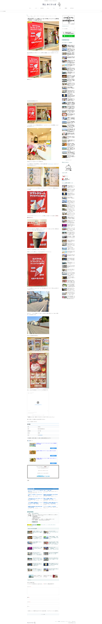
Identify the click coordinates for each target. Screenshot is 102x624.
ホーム (56, 621)
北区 (33, 524)
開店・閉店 (39, 524)
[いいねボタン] (28, 480)
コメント (29, 586)
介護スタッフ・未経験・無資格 (47, 490)
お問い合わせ (73, 621)
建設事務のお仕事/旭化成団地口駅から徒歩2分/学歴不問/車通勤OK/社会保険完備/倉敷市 (51, 495)
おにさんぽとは (63, 621)
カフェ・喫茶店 (29, 524)
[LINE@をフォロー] (37, 521)
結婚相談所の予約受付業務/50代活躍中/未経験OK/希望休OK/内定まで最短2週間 (35, 506)
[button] (101, 11)
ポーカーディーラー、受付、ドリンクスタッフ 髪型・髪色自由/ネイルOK (35, 491)
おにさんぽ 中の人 (35, 513)
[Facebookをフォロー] (34, 521)
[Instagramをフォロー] (67, 40)
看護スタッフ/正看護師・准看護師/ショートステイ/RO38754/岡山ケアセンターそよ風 (50, 499)
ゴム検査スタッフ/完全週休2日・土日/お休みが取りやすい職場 (35, 495)
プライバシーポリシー (68, 621)
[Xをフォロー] (33, 521)
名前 (28, 597)
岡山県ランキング (64, 180)
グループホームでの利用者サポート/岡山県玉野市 (50, 506)
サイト (28, 606)
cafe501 (43, 524)
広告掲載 (59, 621)
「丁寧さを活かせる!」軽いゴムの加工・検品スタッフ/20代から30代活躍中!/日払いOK (35, 499)
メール (28, 601)
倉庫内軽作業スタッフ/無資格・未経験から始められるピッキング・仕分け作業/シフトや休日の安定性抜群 (51, 502)
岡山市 (35, 524)
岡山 (52, 524)
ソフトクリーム (46, 524)
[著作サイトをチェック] (32, 521)
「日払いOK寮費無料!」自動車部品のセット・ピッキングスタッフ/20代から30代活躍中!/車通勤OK (35, 502)
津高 (28, 440)
